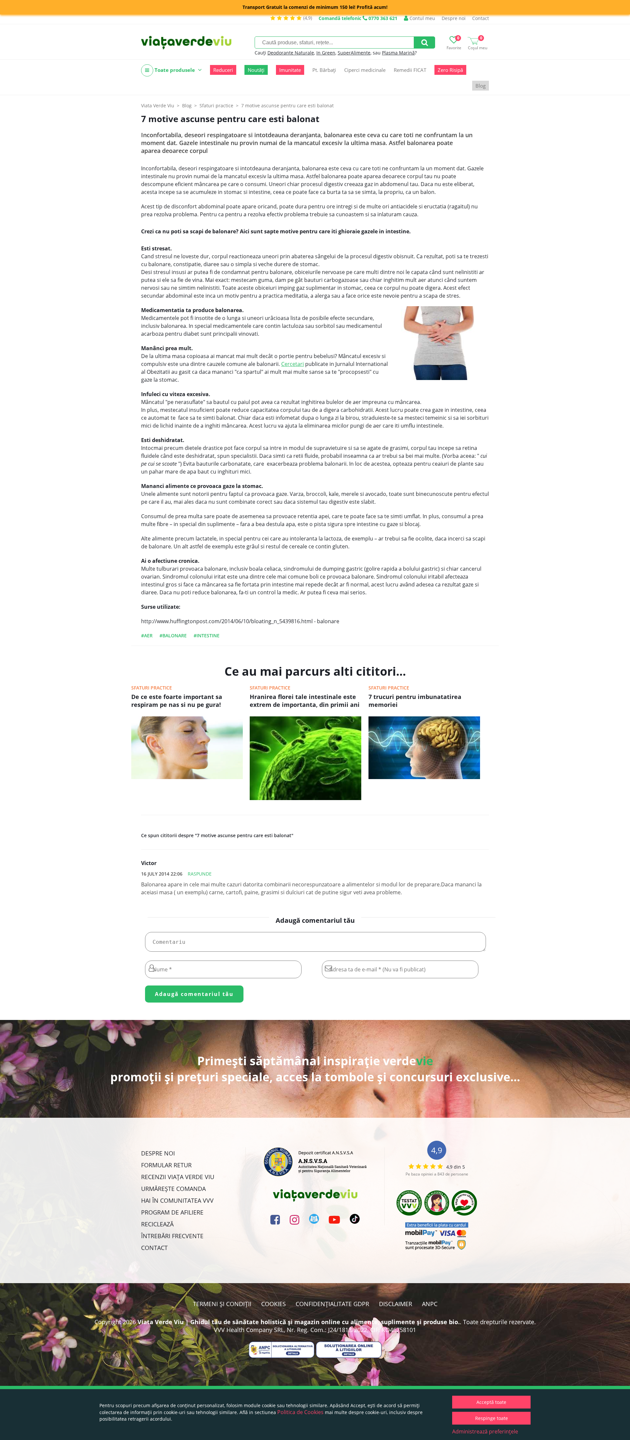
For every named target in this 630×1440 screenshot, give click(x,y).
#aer (147, 635)
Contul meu (421, 18)
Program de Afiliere (172, 1212)
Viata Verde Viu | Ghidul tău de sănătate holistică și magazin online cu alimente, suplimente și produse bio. (298, 1322)
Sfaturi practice (151, 688)
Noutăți (256, 70)
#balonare (173, 635)
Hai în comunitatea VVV (177, 1200)
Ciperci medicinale (365, 70)
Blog (480, 85)
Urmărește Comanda (173, 1189)
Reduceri (223, 70)
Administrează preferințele (485, 1431)
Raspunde (200, 874)
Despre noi (454, 18)
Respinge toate (491, 1418)
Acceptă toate (491, 1402)
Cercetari (292, 364)
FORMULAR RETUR (166, 1165)
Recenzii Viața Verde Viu (177, 1177)
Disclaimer (395, 1304)
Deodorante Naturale (290, 53)
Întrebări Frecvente (172, 1236)
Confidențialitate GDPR (332, 1304)
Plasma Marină (398, 53)
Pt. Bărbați (324, 70)
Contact (480, 18)
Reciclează (157, 1224)
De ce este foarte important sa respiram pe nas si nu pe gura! (176, 701)
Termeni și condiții (222, 1304)
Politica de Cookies (300, 1412)
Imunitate (290, 70)
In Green (325, 53)
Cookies (273, 1304)
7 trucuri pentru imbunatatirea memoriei (414, 701)
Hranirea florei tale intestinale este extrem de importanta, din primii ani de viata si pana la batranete (305, 701)
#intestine (207, 635)
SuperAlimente (354, 53)
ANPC (429, 1304)
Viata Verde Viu (157, 105)
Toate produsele (174, 70)
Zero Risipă (450, 70)
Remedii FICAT (410, 70)
